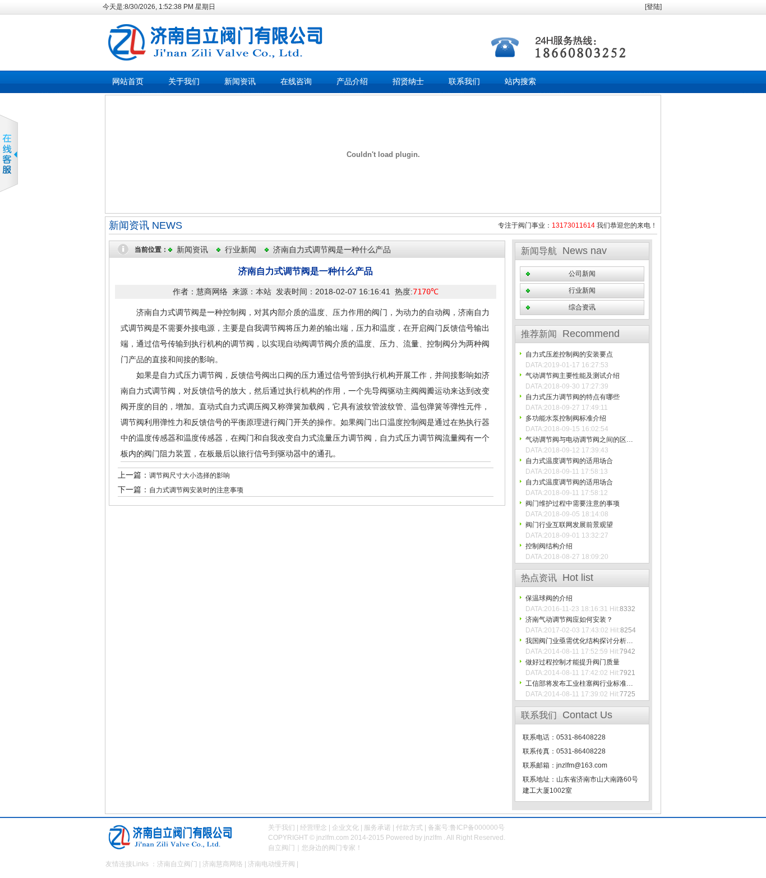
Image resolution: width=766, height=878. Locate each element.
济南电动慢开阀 (271, 864)
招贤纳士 (408, 81)
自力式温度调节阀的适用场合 (569, 461)
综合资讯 (582, 307)
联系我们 (464, 81)
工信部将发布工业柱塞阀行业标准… (579, 683)
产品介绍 (352, 81)
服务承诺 (377, 827)
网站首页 (128, 81)
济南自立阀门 (177, 864)
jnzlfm (433, 838)
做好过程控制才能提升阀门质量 (572, 662)
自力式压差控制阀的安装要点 (569, 354)
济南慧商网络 (222, 864)
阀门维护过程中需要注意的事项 (572, 503)
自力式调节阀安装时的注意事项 (196, 490)
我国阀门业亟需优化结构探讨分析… (579, 641)
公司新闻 (582, 274)
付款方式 (409, 827)
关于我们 (184, 81)
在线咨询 (296, 81)
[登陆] (653, 7)
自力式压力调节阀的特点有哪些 (572, 397)
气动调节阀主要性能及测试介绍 (572, 376)
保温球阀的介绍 (549, 598)
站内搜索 (520, 81)
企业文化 (345, 827)
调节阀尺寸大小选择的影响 (189, 475)
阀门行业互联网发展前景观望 (569, 525)
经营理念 (313, 827)
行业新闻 (240, 249)
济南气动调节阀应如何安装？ (569, 619)
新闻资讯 (240, 81)
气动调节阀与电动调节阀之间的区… (579, 439)
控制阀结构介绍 (549, 546)
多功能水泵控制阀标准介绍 (565, 418)
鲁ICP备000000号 (477, 827)
